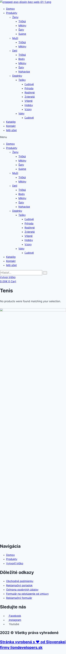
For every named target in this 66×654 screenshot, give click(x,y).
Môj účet (11, 130)
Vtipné (29, 100)
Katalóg (11, 121)
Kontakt (11, 126)
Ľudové (29, 84)
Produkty (11, 12)
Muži (15, 38)
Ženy (15, 17)
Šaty (21, 29)
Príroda (29, 88)
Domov (10, 8)
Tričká (22, 21)
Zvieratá (30, 96)
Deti (14, 50)
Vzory (28, 109)
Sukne (22, 33)
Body (21, 59)
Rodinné (30, 92)
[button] (33, 137)
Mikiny (22, 25)
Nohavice (24, 71)
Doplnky (17, 75)
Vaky (21, 113)
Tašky (22, 79)
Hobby (29, 105)
